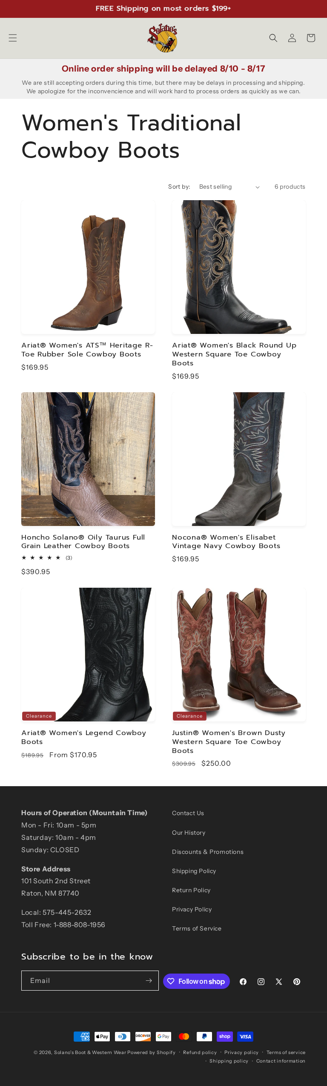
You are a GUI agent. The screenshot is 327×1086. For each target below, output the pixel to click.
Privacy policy (241, 1052)
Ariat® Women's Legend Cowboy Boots (83, 738)
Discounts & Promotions (208, 852)
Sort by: (179, 186)
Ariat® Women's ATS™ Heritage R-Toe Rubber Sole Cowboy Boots (87, 350)
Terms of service (286, 1052)
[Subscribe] (149, 981)
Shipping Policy (194, 871)
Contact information (281, 1061)
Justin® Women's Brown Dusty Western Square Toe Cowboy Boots (229, 742)
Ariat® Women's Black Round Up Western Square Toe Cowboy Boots (234, 354)
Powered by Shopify (151, 1052)
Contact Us (188, 813)
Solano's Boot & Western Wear (90, 1052)
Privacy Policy (192, 909)
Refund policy (200, 1052)
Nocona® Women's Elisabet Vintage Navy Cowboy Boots (226, 542)
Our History (189, 832)
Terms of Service (197, 928)
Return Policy (191, 890)
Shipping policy (229, 1061)
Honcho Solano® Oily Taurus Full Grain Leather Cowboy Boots (83, 542)
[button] (12, 38)
